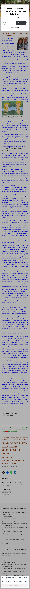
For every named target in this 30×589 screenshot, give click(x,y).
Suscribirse (21, 23)
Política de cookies (14, 583)
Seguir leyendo (15, 27)
